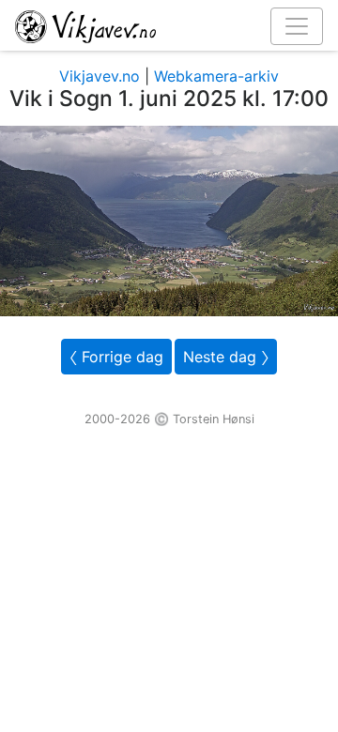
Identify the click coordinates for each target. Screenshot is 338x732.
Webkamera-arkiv (216, 76)
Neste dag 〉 (226, 356)
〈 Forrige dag (116, 356)
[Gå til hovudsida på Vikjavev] (161, 25)
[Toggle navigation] (296, 26)
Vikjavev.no (99, 76)
